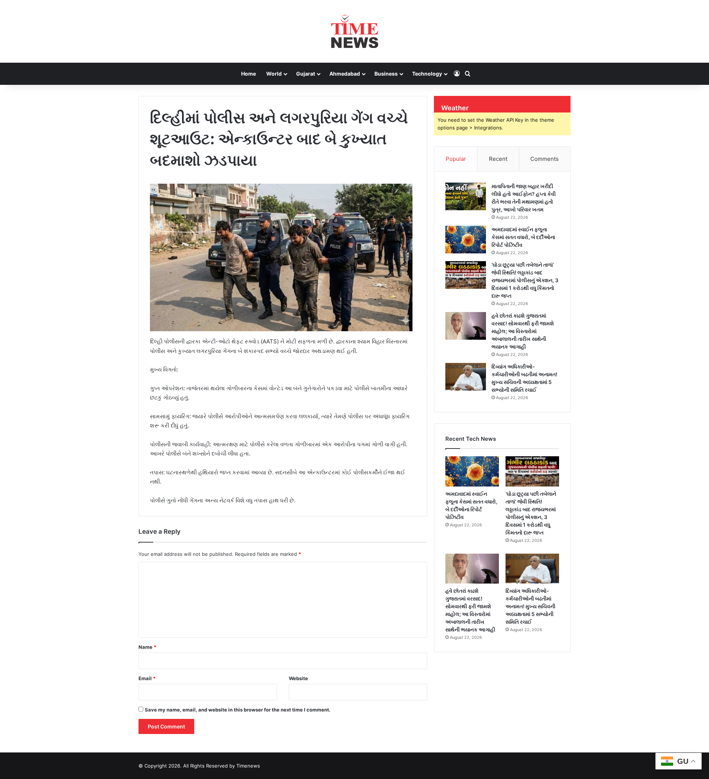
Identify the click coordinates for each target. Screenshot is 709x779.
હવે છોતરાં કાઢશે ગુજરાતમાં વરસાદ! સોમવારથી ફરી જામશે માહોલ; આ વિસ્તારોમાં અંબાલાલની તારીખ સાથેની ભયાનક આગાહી (522, 331)
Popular (456, 158)
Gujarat (305, 73)
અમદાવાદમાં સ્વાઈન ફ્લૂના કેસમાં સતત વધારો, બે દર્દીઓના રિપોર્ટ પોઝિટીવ (523, 237)
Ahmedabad (344, 73)
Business (386, 73)
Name (147, 647)
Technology (427, 73)
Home (248, 73)
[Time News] (354, 31)
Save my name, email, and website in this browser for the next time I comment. (237, 710)
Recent (498, 158)
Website (298, 678)
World (274, 73)
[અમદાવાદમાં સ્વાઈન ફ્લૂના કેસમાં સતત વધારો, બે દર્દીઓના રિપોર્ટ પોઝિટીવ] (465, 239)
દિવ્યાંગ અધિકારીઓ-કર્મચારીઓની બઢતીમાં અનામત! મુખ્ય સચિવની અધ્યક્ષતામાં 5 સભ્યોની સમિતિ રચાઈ (530, 606)
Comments (544, 158)
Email (146, 678)
